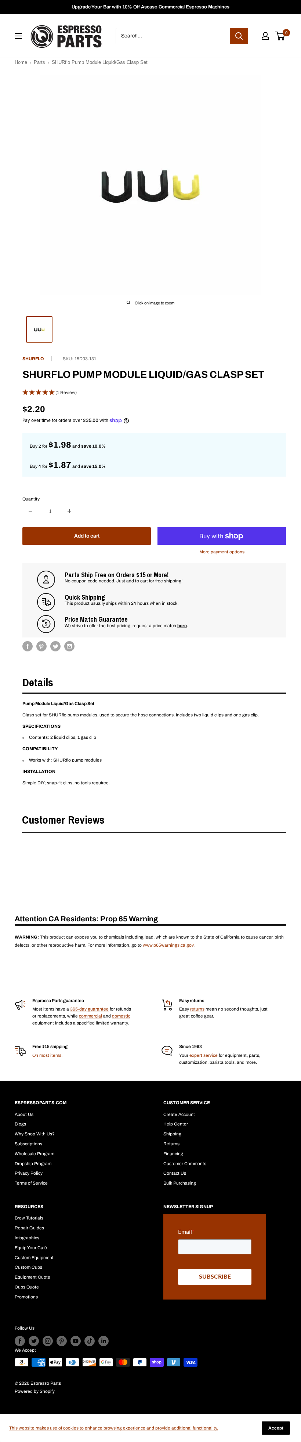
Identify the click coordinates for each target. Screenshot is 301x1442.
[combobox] (173, 36)
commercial (90, 1016)
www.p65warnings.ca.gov (168, 945)
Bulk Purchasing (179, 1183)
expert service (203, 1055)
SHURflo (33, 358)
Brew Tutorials (29, 1218)
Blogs (20, 1124)
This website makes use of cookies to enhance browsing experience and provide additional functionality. (113, 1428)
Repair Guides (29, 1227)
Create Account (179, 1114)
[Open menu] (18, 36)
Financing (173, 1153)
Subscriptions (28, 1143)
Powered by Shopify (35, 1391)
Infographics (27, 1237)
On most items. (47, 1055)
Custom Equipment (34, 1257)
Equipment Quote (32, 1277)
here (182, 625)
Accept (275, 1428)
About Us (24, 1114)
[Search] (239, 36)
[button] (154, 392)
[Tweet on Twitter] (55, 646)
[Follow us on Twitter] (34, 1341)
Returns (171, 1143)
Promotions (26, 1297)
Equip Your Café (31, 1247)
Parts (39, 62)
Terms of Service (31, 1183)
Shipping (172, 1133)
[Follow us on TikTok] (89, 1341)
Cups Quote (27, 1287)
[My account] (265, 36)
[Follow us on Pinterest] (62, 1341)
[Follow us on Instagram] (48, 1341)
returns (197, 1009)
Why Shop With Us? (35, 1133)
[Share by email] (69, 646)
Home (21, 62)
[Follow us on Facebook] (20, 1341)
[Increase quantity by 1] (69, 511)
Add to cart (86, 536)
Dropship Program (33, 1163)
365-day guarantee (89, 1009)
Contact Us (174, 1173)
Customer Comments (184, 1163)
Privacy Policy (29, 1173)
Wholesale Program (34, 1153)
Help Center (175, 1124)
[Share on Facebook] (27, 646)
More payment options (221, 551)
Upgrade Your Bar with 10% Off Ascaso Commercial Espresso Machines (150, 7)
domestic (121, 1016)
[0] (280, 36)
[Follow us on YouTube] (75, 1341)
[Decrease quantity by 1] (30, 511)
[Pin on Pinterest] (41, 646)
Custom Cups (28, 1267)
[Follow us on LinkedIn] (103, 1341)
